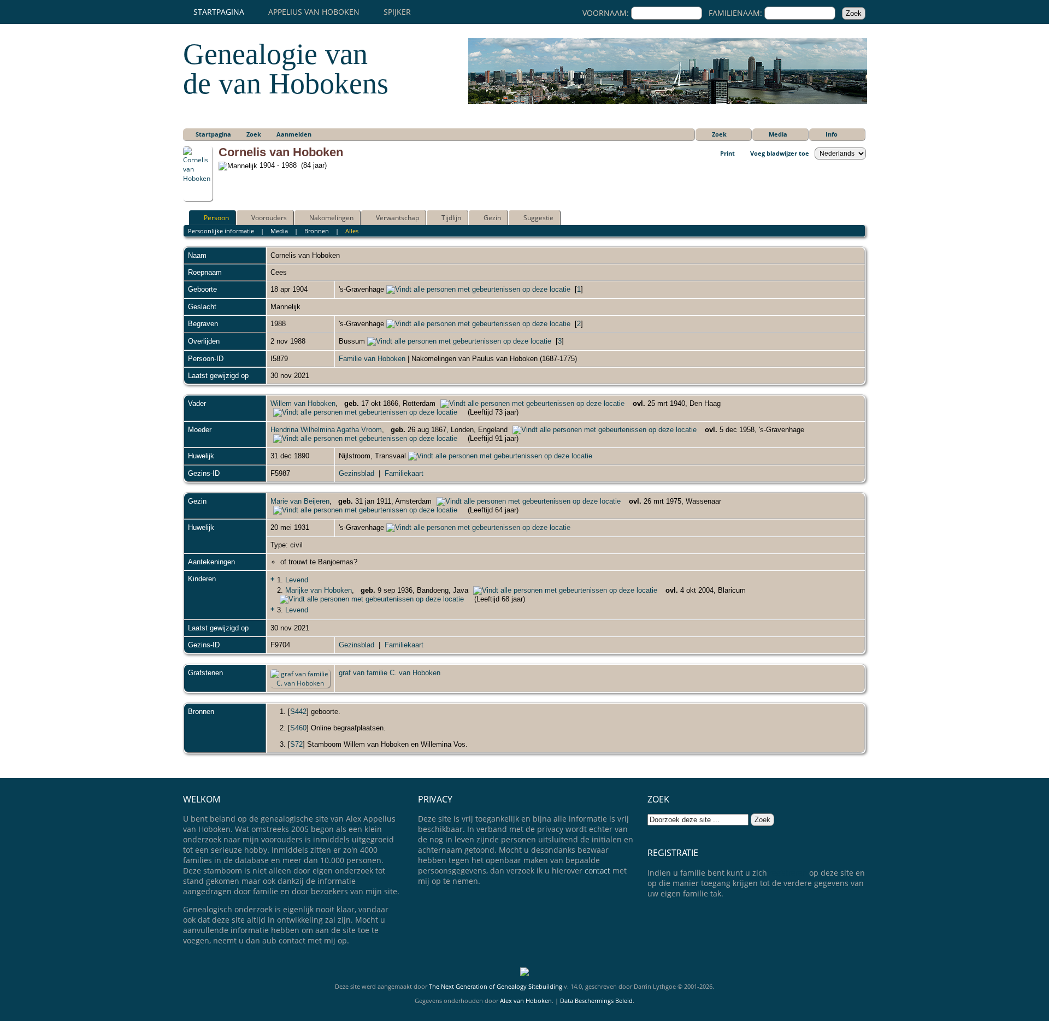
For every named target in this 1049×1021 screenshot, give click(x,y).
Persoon (216, 217)
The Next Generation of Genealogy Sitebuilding (495, 986)
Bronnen (316, 231)
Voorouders (269, 217)
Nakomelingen (331, 217)
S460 (298, 728)
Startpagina (218, 12)
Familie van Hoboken (372, 359)
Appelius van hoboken (314, 12)
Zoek (719, 134)
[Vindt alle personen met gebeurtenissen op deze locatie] (478, 289)
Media (778, 134)
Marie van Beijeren (299, 501)
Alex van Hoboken (526, 1000)
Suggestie (538, 217)
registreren (788, 872)
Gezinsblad (356, 473)
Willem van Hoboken (302, 403)
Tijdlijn (451, 217)
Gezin (492, 217)
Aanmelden (293, 134)
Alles (351, 231)
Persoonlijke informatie (221, 231)
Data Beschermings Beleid (596, 1000)
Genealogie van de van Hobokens (285, 69)
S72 (296, 744)
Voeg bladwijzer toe (779, 153)
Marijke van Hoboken (318, 590)
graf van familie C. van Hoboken (389, 673)
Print (727, 153)
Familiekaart (404, 473)
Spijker (397, 12)
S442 (298, 711)
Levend (296, 580)
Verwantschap (397, 217)
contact (597, 870)
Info (832, 134)
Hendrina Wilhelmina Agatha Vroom (326, 430)
